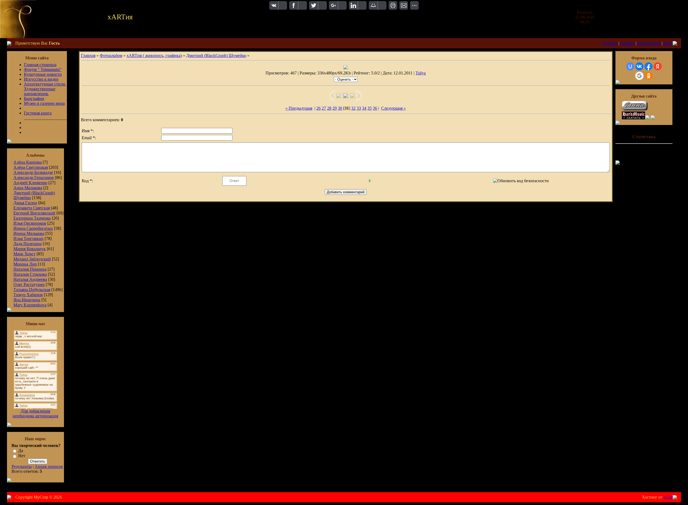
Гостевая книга (38, 113)
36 (375, 108)
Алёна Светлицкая (30, 167)
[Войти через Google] (639, 75)
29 (334, 108)
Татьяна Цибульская (31, 289)
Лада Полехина (27, 243)
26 (318, 108)
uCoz (668, 497)
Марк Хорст (24, 254)
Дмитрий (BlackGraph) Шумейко (216, 55)
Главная (610, 43)
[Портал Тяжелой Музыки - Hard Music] (633, 118)
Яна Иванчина (26, 300)
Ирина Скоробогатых (33, 228)
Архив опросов (49, 466)
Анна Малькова (27, 187)
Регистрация (649, 43)
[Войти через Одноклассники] (649, 76)
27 (324, 108)
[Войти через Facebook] (648, 66)
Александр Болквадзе (33, 172)
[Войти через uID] (630, 66)
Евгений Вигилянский (34, 213)
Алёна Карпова (27, 162)
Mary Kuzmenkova (29, 305)
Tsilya (420, 73)
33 (359, 108)
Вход (668, 43)
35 (369, 108)
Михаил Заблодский (32, 259)
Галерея (627, 43)
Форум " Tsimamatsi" (43, 69)
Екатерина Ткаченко (32, 218)
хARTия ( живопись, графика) (154, 55)
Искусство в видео (41, 79)
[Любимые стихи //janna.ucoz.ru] (635, 110)
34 (364, 108)
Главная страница (40, 64)
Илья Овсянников (29, 223)
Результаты (22, 466)
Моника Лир (25, 264)
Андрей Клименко (30, 182)
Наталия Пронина (29, 269)
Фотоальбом (111, 55)
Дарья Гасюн (25, 202)
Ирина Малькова (28, 233)
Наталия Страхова (30, 274)
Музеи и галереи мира (44, 103)
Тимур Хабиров (28, 294)
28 (329, 108)
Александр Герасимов (33, 177)
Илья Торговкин (28, 238)
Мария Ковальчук (29, 248)
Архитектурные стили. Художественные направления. (45, 89)
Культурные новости (43, 74)
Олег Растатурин (29, 284)
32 (353, 108)
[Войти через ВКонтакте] (639, 66)
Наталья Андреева (30, 279)
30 (340, 108)
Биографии (34, 98)
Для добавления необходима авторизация (35, 413)
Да (20, 450)
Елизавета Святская (31, 208)
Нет (21, 456)
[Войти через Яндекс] (658, 66)
